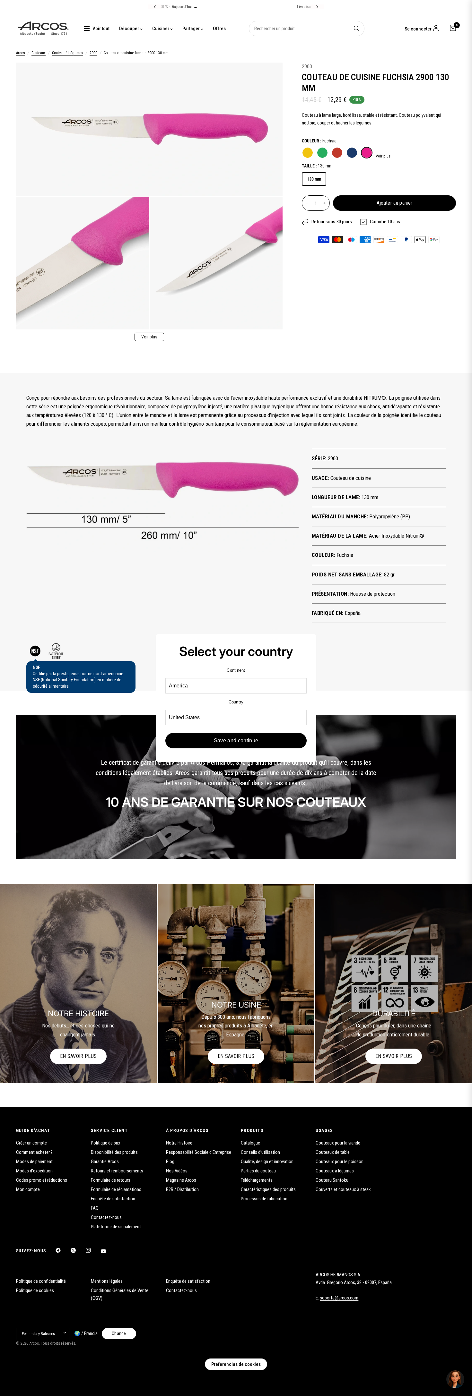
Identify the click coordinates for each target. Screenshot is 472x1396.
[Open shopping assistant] (455, 1379)
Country (236, 702)
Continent (236, 670)
